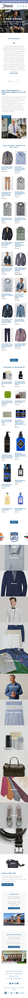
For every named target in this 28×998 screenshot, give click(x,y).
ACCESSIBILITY (18, 973)
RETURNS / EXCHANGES (14, 978)
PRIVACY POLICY (14, 976)
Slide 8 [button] (17, 81)
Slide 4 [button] (12, 81)
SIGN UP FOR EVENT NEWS (14, 971)
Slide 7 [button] (16, 81)
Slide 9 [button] (18, 81)
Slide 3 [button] (11, 81)
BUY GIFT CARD (7, 884)
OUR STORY (6, 116)
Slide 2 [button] (10, 81)
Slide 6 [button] (15, 81)
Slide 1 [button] (9, 81)
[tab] (9, 81)
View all (14, 360)
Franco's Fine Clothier (12, 987)
